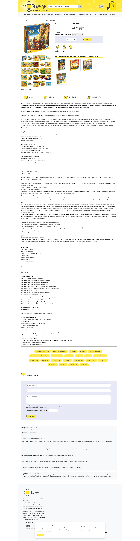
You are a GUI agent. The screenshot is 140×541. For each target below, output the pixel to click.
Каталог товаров (30, 20)
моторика (82, 351)
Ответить (24, 469)
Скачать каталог (30, 528)
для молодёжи (56, 360)
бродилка (79, 356)
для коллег (67, 360)
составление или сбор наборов (39, 356)
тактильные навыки (95, 351)
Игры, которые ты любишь (39, 10)
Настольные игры (40, 20)
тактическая (69, 356)
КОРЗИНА (113, 15)
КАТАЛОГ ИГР (36, 15)
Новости (28, 526)
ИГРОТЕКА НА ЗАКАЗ (85, 15)
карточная (84, 364)
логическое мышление (59, 351)
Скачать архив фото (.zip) (28, 89)
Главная (23, 20)
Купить (88, 39)
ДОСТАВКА (58, 15)
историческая (34, 360)
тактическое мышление (42, 351)
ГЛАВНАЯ (27, 15)
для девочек (102, 360)
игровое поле (73, 364)
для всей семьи (78, 360)
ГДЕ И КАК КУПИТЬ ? (101, 15)
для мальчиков (91, 360)
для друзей (45, 360)
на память (73, 351)
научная (88, 356)
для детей (63, 364)
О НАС (44, 15)
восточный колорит (100, 356)
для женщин (52, 364)
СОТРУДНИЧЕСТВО (69, 15)
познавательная (56, 356)
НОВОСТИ (50, 15)
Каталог (28, 525)
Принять (40, 535)
